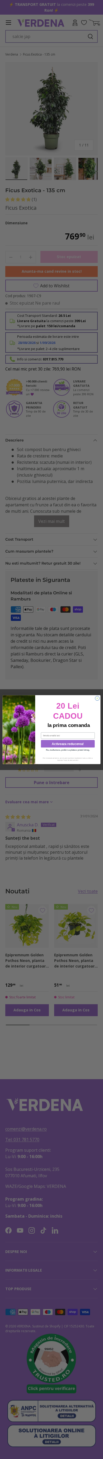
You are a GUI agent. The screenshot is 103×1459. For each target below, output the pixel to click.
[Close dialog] (97, 698)
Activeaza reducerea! (68, 744)
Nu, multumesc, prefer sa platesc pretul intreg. (68, 750)
